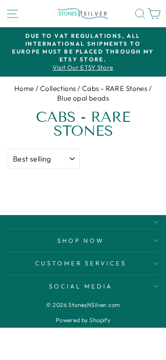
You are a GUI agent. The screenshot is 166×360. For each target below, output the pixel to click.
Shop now (81, 240)
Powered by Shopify (83, 320)
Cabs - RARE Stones (114, 88)
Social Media (81, 286)
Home (24, 88)
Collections (58, 88)
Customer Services (81, 263)
